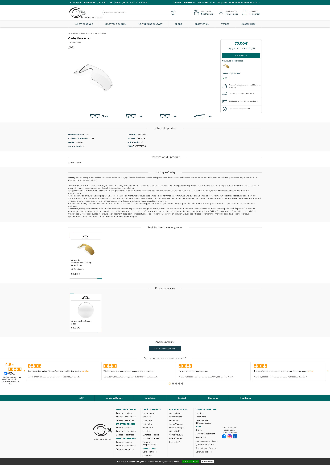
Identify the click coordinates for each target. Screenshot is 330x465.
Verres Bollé (174, 431)
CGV (81, 398)
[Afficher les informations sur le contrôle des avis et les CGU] (20, 378)
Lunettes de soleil (115, 24)
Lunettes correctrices (125, 417)
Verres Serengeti (176, 427)
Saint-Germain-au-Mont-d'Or (247, 2)
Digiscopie (147, 420)
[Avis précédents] (24, 371)
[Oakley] (86, 237)
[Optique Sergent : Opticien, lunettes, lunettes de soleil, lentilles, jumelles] (77, 12)
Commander (241, 55)
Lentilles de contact (150, 24)
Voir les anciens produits (165, 348)
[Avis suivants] (328, 371)
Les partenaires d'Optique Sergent (204, 421)
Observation (202, 24)
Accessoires (248, 24)
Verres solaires (73, 33)
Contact (182, 398)
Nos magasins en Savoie (207, 441)
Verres (225, 24)
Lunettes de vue (84, 24)
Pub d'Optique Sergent (206, 448)
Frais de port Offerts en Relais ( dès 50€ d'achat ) (92, 2)
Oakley (103, 33)
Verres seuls (148, 427)
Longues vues (149, 413)
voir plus (85, 371)
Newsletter (150, 398)
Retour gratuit (121, 2)
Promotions (149, 448)
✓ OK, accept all (190, 461)
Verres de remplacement (89, 33)
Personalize (207, 461)
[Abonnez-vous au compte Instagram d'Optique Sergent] (230, 436)
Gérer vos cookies (204, 452)
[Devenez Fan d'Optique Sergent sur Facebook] (224, 436)
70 (226, 78)
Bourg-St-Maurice (225, 2)
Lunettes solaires (123, 413)
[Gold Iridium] (226, 66)
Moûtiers (211, 2)
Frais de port (201, 437)
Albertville (201, 2)
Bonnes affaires (149, 452)
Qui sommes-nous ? (205, 444)
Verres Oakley (175, 413)
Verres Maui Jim (176, 435)
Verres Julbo (174, 420)
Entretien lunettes (151, 438)
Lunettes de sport (151, 435)
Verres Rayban (175, 417)
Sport (178, 24)
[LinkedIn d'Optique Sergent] (235, 436)
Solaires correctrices (125, 420)
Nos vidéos (245, 398)
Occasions (147, 455)
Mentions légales (114, 398)
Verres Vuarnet (176, 424)
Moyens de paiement (205, 434)
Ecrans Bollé (174, 442)
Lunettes (200, 413)
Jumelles (147, 417)
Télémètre (147, 424)
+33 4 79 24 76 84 (140, 2)
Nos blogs (213, 398)
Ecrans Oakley (175, 438)
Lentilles (146, 431)
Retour (199, 430)
